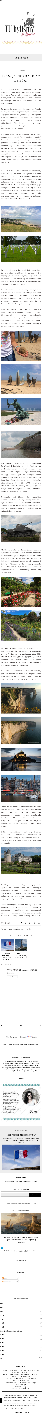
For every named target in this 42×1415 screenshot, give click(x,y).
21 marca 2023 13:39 (28, 970)
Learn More (18, 1412)
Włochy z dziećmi (20, 1372)
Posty (5, 1278)
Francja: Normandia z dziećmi (11, 1331)
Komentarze (7, 1282)
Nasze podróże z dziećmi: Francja (7, 956)
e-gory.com (21, 1260)
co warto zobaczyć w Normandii (16, 928)
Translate (34, 1037)
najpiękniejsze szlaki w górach (20, 1383)
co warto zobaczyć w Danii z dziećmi (20, 1370)
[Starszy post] (40, 1025)
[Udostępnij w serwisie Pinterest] (39, 923)
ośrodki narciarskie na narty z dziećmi (20, 1374)
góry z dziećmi (19, 1381)
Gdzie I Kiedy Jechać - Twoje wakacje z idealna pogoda (21, 1251)
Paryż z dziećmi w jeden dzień (21, 955)
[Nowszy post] (2, 1025)
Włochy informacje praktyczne (20, 1379)
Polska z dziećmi (19, 1389)
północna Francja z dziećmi (20, 929)
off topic (20, 1385)
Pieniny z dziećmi (19, 1377)
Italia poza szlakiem (21, 1211)
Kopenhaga (20, 1387)
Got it (27, 1412)
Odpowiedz (12, 976)
